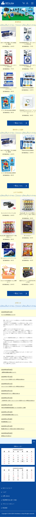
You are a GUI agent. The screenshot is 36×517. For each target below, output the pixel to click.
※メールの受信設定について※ (8, 314)
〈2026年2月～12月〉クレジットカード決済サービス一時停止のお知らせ (17, 400)
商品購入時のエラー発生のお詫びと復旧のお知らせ (12, 428)
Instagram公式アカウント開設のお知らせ (10, 393)
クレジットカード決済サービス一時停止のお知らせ (12, 379)
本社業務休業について (6, 421)
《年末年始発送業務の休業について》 (9, 414)
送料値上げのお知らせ (6, 435)
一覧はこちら (18, 123)
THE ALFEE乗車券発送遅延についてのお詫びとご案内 (13, 407)
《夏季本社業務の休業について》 (8, 372)
